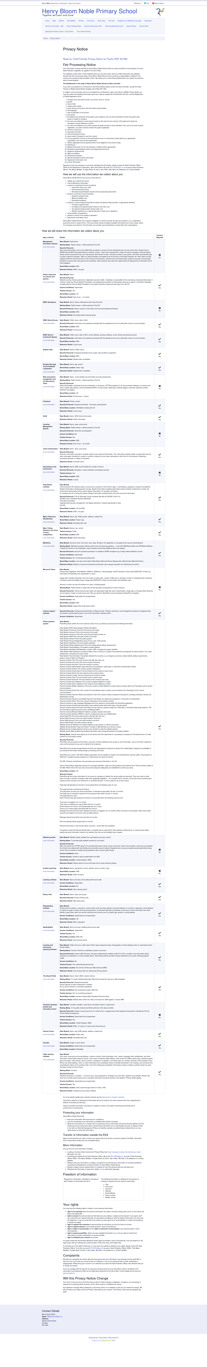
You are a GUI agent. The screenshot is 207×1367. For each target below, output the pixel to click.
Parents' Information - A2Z (54, 26)
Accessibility (71, 21)
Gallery (61, 21)
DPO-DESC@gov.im (117, 167)
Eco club (111, 21)
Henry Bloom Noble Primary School (89, 10)
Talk (147, 3)
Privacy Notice (103, 1337)
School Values (131, 26)
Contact (81, 21)
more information (49, 247)
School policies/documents (114, 26)
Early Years (101, 21)
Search (138, 3)
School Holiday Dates (74, 26)
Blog (54, 21)
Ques (108, 1340)
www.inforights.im (69, 1273)
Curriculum (90, 21)
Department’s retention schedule (113, 1097)
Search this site (93, 1337)
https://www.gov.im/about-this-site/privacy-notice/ (124, 1152)
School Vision (144, 26)
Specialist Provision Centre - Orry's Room (59, 31)
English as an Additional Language (129, 21)
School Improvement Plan (93, 26)
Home (47, 21)
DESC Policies (112, 1337)
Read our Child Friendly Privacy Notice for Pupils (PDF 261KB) (95, 58)
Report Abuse (159, 3)
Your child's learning (84, 31)
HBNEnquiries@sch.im (54, 1316)
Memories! (148, 21)
